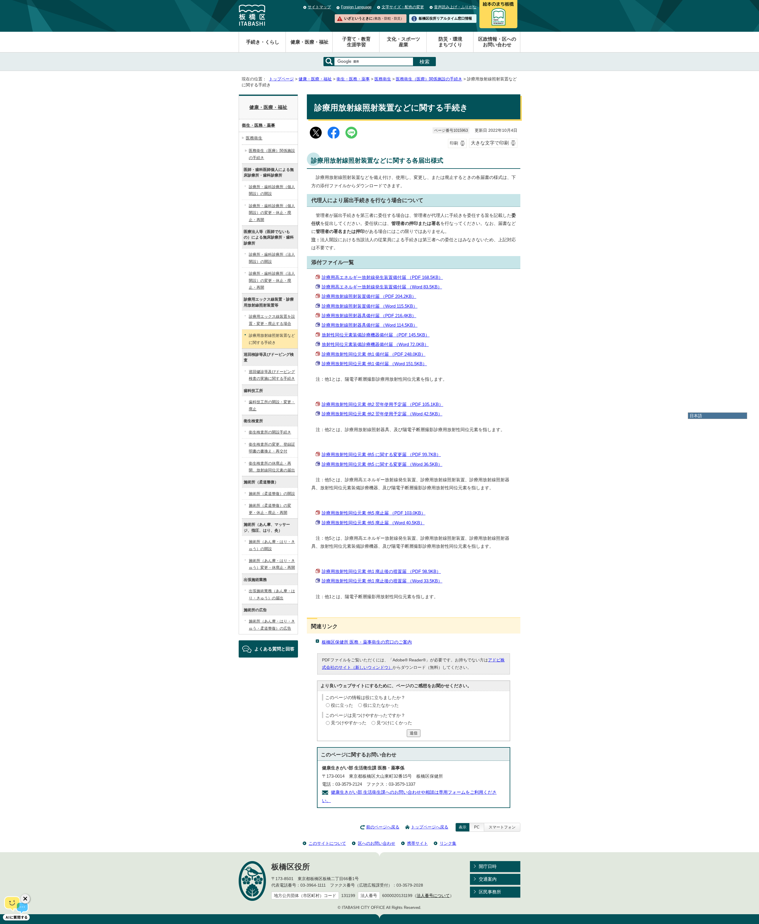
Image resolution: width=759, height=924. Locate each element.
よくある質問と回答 (274, 648)
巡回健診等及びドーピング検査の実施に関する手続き (272, 375)
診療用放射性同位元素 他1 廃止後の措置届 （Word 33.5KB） (382, 580)
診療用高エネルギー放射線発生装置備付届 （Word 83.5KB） (382, 286)
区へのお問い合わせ (376, 843)
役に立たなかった (381, 705)
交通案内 (488, 879)
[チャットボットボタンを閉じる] (25, 899)
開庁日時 (488, 866)
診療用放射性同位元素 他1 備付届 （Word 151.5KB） (374, 363)
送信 (413, 733)
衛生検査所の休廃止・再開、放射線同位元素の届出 (272, 466)
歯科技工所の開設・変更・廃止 (272, 405)
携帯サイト (417, 843)
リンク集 (448, 843)
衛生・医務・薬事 (353, 79)
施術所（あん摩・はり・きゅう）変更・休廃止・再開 (272, 564)
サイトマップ (319, 7)
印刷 (454, 143)
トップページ (281, 79)
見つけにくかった (394, 722)
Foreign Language (356, 7)
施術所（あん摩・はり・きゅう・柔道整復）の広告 (272, 624)
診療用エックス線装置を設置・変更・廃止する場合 (272, 320)
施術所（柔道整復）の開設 (272, 493)
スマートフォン (502, 827)
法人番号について (433, 895)
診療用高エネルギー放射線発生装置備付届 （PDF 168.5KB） (382, 277)
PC (476, 827)
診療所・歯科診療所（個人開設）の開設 (272, 190)
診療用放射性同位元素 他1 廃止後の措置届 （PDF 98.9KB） (381, 571)
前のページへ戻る (382, 827)
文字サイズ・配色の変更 (403, 7)
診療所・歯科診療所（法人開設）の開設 (272, 257)
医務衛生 (382, 79)
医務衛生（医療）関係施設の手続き (429, 79)
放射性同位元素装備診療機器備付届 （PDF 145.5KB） (376, 334)
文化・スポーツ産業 (403, 41)
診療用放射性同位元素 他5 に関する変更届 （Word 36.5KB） (382, 464)
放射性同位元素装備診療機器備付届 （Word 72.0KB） (375, 344)
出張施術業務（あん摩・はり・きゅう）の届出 (272, 594)
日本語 (696, 415)
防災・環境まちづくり (450, 41)
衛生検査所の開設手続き (270, 432)
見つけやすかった (348, 722)
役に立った (342, 705)
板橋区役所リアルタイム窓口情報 (445, 18)
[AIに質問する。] (16, 907)
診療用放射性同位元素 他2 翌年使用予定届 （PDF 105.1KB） (382, 404)
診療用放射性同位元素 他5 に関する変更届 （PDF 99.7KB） (381, 454)
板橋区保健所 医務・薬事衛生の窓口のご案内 (367, 641)
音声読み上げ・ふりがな (455, 7)
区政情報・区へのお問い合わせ (497, 41)
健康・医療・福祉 (310, 42)
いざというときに (374, 18)
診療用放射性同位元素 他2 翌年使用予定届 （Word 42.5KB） (382, 413)
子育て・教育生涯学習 (356, 41)
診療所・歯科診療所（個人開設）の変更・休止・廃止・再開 (272, 213)
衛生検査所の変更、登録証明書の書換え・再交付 (272, 447)
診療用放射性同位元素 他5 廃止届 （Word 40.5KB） (373, 522)
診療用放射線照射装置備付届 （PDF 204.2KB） (369, 296)
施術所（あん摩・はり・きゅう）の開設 (272, 545)
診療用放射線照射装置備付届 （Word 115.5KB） (369, 306)
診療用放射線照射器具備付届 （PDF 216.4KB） (369, 315)
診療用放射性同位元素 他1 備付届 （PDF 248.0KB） (373, 354)
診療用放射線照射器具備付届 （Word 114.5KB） (369, 325)
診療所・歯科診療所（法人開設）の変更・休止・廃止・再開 (272, 280)
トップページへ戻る (429, 827)
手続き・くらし (262, 42)
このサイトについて (327, 843)
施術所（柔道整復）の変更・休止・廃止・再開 (270, 509)
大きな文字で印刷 (490, 142)
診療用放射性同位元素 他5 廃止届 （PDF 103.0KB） (373, 512)
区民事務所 (490, 891)
